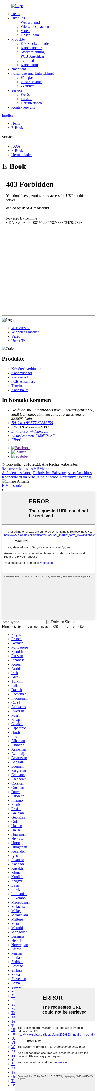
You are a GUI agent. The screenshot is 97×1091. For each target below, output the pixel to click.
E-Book (26, 99)
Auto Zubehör (47, 477)
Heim (15, 14)
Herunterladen (31, 103)
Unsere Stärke (31, 82)
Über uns (18, 18)
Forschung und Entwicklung (32, 73)
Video (25, 31)
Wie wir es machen (35, 27)
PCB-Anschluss (32, 56)
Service (16, 90)
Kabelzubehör (31, 48)
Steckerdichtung (33, 52)
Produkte (18, 39)
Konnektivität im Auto (18, 477)
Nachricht (18, 69)
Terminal (27, 61)
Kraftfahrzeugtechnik (75, 477)
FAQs (25, 95)
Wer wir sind (30, 22)
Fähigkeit (28, 78)
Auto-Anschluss (80, 473)
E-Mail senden (13, 486)
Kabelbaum (29, 65)
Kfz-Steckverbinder (35, 44)
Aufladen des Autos (16, 473)
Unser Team (30, 35)
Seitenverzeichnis (15, 469)
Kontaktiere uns (23, 107)
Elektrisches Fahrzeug (49, 473)
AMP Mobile (40, 469)
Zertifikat (27, 86)
